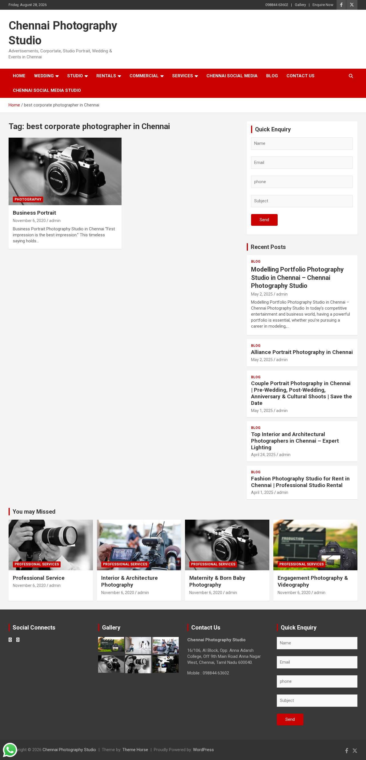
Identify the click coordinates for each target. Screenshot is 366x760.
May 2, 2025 (262, 294)
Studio (75, 75)
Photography (28, 199)
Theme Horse (135, 749)
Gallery (300, 5)
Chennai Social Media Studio (47, 90)
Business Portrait (34, 212)
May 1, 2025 (262, 410)
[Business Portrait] (65, 171)
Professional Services (37, 564)
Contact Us (301, 75)
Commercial (144, 75)
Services (182, 75)
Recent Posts (268, 247)
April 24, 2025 (263, 454)
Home (19, 75)
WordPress (203, 749)
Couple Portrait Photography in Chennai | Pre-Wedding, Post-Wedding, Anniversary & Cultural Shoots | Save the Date (301, 393)
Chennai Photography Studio (69, 749)
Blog (272, 75)
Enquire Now (323, 5)
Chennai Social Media (232, 75)
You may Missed (34, 511)
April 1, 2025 (262, 492)
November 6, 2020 (29, 220)
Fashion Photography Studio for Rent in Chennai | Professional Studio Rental (300, 481)
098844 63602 (276, 5)
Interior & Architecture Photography (129, 581)
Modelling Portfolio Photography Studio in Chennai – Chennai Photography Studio (297, 277)
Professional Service (39, 578)
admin (55, 220)
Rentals (106, 75)
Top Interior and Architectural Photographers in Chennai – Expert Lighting (295, 441)
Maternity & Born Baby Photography (217, 581)
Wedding (44, 75)
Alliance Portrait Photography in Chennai (302, 352)
